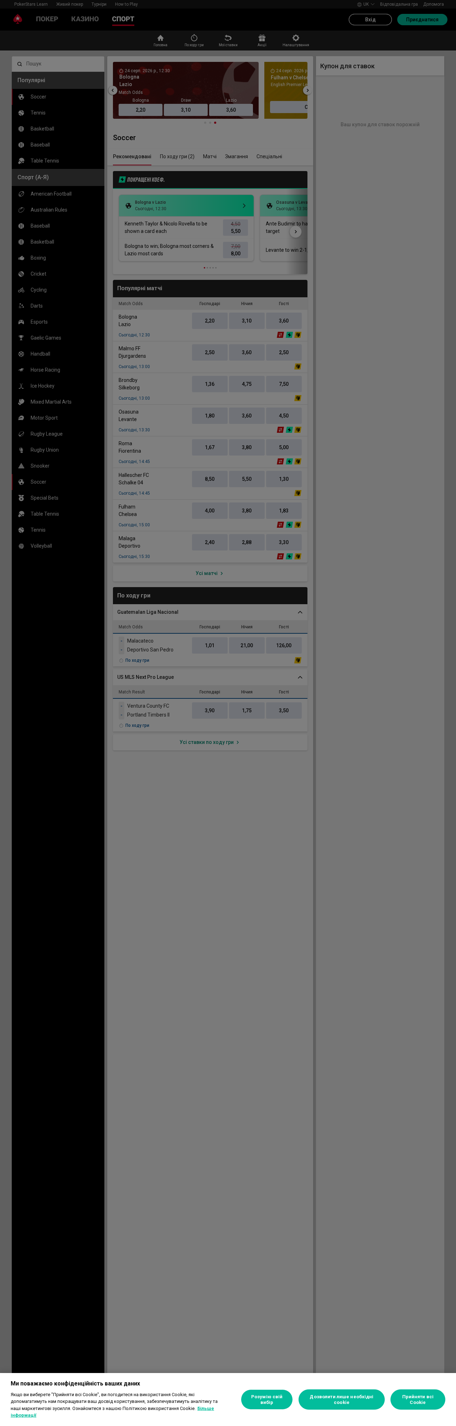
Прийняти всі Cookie (418, 1399)
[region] (228, 1399)
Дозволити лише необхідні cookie (341, 1399)
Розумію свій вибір (267, 1399)
